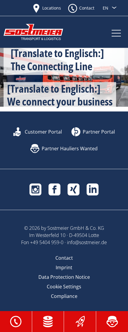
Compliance (64, 296)
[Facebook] (54, 189)
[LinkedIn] (93, 189)
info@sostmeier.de (87, 242)
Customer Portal (43, 131)
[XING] (73, 189)
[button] (16, 321)
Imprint (64, 267)
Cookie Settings (64, 286)
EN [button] (106, 8)
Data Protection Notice (64, 277)
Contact (86, 8)
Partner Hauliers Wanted (70, 148)
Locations (51, 8)
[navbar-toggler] (116, 32)
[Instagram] (35, 189)
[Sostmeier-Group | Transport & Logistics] (39, 32)
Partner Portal (99, 131)
